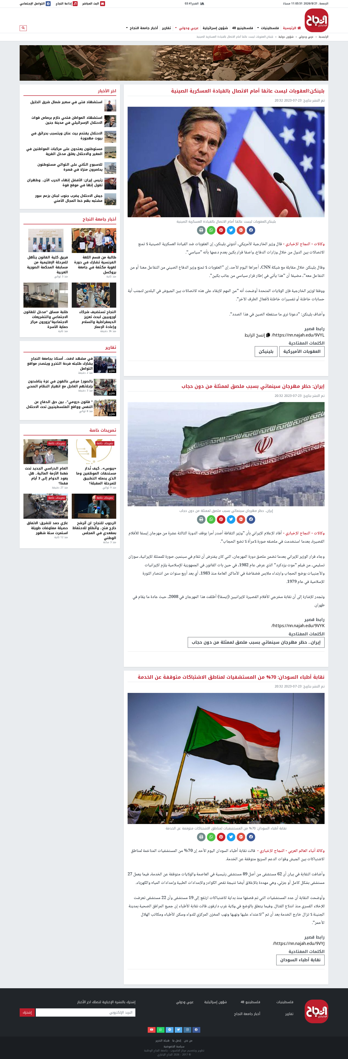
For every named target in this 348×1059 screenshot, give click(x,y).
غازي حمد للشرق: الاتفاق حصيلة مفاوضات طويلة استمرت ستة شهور (47, 528)
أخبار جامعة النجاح (143, 28)
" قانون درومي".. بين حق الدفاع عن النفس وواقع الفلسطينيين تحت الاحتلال (59, 404)
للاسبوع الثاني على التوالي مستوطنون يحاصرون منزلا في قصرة (70, 167)
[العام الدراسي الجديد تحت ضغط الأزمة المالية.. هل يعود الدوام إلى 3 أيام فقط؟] (45, 451)
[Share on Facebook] (251, 230)
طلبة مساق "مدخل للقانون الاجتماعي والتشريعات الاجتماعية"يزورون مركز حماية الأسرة (45, 319)
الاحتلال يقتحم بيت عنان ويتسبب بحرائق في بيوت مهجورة (67, 136)
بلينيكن (266, 351)
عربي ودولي (188, 28)
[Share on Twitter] (231, 230)
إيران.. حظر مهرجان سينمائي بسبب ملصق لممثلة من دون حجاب (256, 642)
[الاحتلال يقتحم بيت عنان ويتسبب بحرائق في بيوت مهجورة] (110, 136)
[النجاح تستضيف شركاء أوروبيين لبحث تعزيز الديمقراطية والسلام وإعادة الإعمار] (94, 295)
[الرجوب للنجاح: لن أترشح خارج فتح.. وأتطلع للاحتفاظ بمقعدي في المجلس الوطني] (94, 506)
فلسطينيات (269, 28)
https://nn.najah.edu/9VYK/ (298, 626)
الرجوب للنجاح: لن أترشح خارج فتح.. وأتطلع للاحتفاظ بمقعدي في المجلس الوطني (94, 531)
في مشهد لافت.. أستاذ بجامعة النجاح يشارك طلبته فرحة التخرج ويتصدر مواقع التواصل (60, 363)
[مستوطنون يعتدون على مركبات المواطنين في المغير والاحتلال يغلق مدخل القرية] (110, 152)
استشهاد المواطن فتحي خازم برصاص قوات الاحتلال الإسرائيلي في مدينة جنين (67, 120)
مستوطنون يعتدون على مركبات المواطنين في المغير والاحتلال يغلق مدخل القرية (64, 151)
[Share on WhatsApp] (211, 230)
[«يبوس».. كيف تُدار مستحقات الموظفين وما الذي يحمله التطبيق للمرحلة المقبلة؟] (94, 451)
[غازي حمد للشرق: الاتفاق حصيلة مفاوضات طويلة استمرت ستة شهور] (45, 506)
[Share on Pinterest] (221, 230)
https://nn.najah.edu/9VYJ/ (299, 943)
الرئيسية (323, 36)
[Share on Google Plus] (241, 230)
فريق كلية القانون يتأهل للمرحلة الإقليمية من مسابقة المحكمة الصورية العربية (47, 265)
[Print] (201, 230)
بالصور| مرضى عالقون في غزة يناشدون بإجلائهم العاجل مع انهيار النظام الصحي (60, 384)
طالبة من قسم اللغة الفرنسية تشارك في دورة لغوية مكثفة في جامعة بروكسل (95, 265)
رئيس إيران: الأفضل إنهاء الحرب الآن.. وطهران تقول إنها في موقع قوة (65, 183)
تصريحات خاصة (102, 431)
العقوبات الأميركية (302, 351)
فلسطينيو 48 (242, 28)
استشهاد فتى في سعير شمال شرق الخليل (66, 102)
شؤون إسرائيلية (215, 28)
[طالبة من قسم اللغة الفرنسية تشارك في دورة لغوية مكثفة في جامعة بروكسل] (94, 240)
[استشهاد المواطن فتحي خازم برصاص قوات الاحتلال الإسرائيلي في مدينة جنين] (110, 121)
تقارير (166, 28)
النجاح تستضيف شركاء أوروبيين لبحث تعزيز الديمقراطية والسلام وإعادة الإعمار (97, 319)
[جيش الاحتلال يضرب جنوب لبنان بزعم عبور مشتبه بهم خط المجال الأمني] (110, 199)
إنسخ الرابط (255, 335)
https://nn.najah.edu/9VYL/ (298, 335)
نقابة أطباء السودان (300, 960)
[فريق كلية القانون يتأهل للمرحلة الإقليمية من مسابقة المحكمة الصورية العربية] (45, 240)
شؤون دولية (286, 36)
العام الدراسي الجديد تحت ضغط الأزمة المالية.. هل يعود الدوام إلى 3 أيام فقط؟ (46, 476)
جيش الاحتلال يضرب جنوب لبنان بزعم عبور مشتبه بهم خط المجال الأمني (69, 198)
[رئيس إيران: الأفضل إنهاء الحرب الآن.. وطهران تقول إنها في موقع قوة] (110, 183)
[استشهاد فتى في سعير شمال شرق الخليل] (110, 105)
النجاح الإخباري (316, 20)
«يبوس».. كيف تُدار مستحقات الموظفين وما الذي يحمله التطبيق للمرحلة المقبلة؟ (96, 476)
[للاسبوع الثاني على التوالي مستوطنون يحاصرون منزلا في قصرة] (110, 168)
